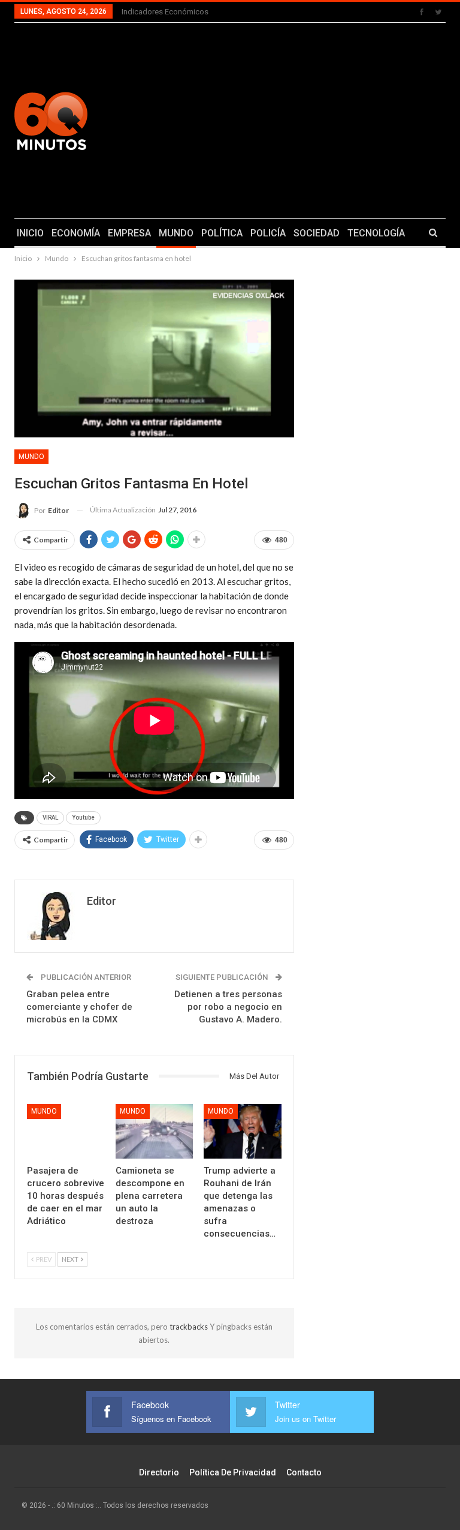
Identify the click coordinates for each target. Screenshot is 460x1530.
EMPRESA (129, 233)
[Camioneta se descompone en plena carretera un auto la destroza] (154, 1131)
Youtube (83, 817)
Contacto (304, 1472)
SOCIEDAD (316, 233)
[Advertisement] (306, 119)
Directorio (159, 1472)
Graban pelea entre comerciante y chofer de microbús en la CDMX (79, 1007)
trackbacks (190, 1326)
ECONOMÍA (76, 233)
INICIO (30, 233)
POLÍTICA (222, 233)
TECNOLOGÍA (376, 233)
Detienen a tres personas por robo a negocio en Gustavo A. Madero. (228, 1007)
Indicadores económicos (165, 11)
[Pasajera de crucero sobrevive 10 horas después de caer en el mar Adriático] (66, 1131)
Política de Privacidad (232, 1472)
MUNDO (176, 233)
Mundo (31, 456)
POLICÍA (268, 233)
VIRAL (50, 817)
